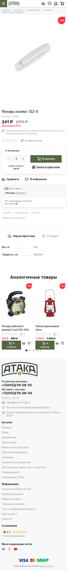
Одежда (6, 427)
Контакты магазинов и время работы (28, 407)
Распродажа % (10, 472)
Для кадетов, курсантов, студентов (24, 467)
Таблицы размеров (13, 504)
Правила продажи (12, 494)
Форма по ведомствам (15, 447)
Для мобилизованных (15, 452)
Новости (7, 519)
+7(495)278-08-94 (17, 393)
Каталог (7, 212)
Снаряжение (21, 212)
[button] (26, 350)
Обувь (5, 432)
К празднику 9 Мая (13, 477)
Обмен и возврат (12, 499)
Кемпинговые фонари (14, 218)
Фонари (35, 212)
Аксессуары (9, 442)
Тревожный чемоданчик (16, 462)
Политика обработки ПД (16, 489)
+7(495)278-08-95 (17, 385)
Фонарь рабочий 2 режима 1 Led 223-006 (15, 328)
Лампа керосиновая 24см (47, 328)
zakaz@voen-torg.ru (18, 402)
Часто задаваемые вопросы (19, 509)
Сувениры (8, 457)
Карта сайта (9, 514)
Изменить (20, 193)
